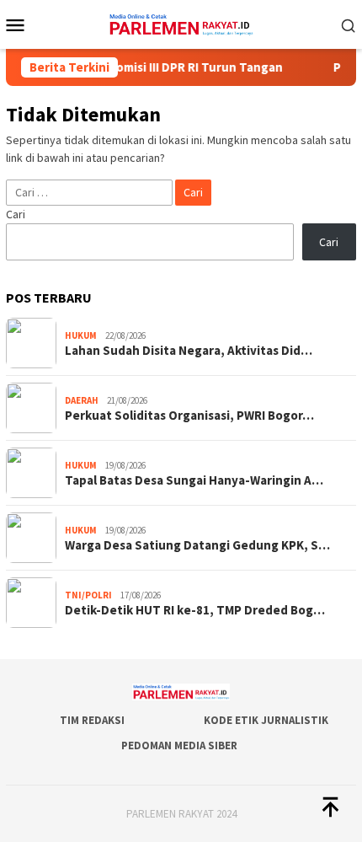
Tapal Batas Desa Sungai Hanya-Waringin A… (194, 480)
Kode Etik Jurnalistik (266, 720)
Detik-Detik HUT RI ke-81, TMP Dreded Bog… (195, 610)
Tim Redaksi (92, 720)
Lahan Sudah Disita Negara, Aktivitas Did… (188, 350)
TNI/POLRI (88, 595)
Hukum (81, 335)
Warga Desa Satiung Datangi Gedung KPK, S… (197, 545)
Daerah (81, 400)
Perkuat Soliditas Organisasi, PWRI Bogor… (189, 415)
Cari (15, 214)
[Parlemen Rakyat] (180, 22)
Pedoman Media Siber (179, 745)
